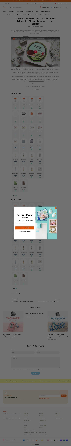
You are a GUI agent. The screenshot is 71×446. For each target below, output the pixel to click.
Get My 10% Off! (24, 228)
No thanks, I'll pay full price (24, 231)
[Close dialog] (56, 208)
